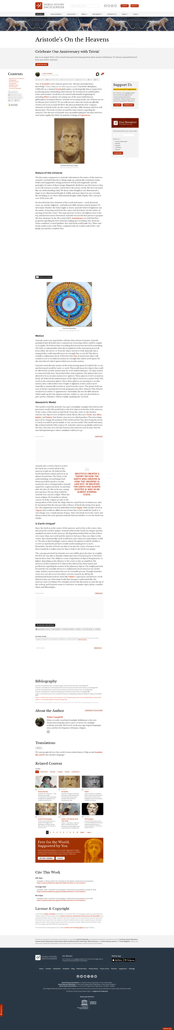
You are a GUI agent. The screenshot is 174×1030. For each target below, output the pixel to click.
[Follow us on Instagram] (92, 977)
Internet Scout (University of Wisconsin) (49, 941)
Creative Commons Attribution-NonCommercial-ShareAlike (79, 916)
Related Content (68, 629)
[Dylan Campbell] (48, 731)
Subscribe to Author (15, 98)
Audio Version (81, 80)
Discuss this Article (46, 625)
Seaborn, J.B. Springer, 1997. (51, 699)
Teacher (117, 143)
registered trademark (100, 991)
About (124, 14)
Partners (114, 969)
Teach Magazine (124, 941)
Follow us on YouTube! (45, 277)
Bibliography (56, 629)
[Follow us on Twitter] (81, 977)
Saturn (49, 417)
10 (77, 832)
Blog (72, 969)
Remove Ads (98, 436)
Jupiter (38, 417)
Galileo (71, 577)
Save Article (12, 92)
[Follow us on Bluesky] (85, 977)
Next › (82, 832)
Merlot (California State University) (75, 941)
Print (10, 100)
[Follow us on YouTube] (95, 977)
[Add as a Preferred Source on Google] (13, 106)
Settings (132, 969)
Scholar (117, 149)
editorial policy (82, 639)
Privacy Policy (93, 969)
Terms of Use (104, 969)
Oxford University (82, 939)
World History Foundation (70, 982)
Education (71, 14)
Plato (46, 97)
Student (117, 145)
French (38, 748)
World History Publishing (66, 984)
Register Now (42, 64)
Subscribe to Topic (14, 95)
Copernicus (85, 115)
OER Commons (93, 941)
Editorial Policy (82, 969)
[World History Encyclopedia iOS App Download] (117, 960)
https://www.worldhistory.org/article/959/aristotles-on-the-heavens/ (61, 883)
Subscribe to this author (93, 710)
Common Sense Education (128, 939)
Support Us (111, 14)
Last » (89, 832)
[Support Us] (1, 1010)
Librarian (118, 147)
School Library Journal (108, 941)
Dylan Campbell (47, 73)
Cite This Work (87, 629)
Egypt (79, 508)
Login (135, 14)
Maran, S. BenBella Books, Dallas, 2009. (68, 697)
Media (84, 14)
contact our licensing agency (74, 927)
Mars (99, 415)
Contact (48, 969)
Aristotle (45, 84)
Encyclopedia (56, 14)
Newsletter (57, 969)
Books (78, 629)
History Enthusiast (121, 141)
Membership (128, 105)
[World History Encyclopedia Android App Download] (129, 960)
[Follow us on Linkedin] (88, 977)
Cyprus (38, 510)
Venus (89, 415)
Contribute (96, 14)
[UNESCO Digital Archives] (87, 1004)
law (75, 356)
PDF (17, 100)
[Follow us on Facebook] (78, 977)
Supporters (123, 969)
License (97, 629)
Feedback (66, 969)
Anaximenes (77, 218)
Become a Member (46, 858)
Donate (60, 858)
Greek (58, 89)
